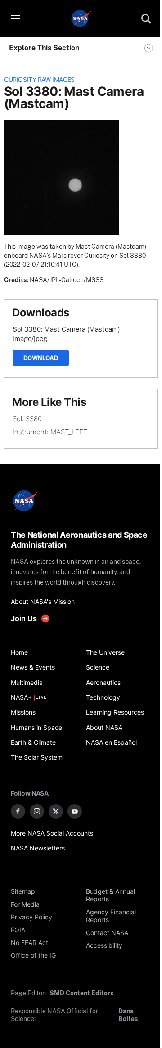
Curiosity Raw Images (39, 79)
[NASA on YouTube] (75, 811)
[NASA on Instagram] (37, 811)
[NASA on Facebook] (18, 811)
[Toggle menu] (15, 19)
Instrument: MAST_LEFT (50, 431)
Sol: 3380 (27, 418)
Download (40, 357)
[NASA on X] (56, 811)
